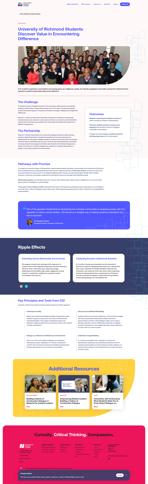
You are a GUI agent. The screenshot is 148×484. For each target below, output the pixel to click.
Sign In (110, 449)
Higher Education (48, 445)
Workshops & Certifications (48, 449)
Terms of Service (25, 458)
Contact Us (112, 451)
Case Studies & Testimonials (82, 454)
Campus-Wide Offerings (47, 452)
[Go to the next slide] (26, 286)
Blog (76, 456)
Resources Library (79, 447)
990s (21, 461)
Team (95, 447)
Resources (79, 445)
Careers (96, 454)
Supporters (97, 452)
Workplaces (63, 449)
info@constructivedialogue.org (117, 456)
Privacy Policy (69, 477)
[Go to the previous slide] (21, 286)
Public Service (63, 452)
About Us (97, 445)
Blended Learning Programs (48, 447)
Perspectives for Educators (114, 445)
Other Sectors (65, 444)
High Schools (63, 447)
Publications (78, 452)
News (95, 456)
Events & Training (79, 449)
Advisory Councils (98, 449)
